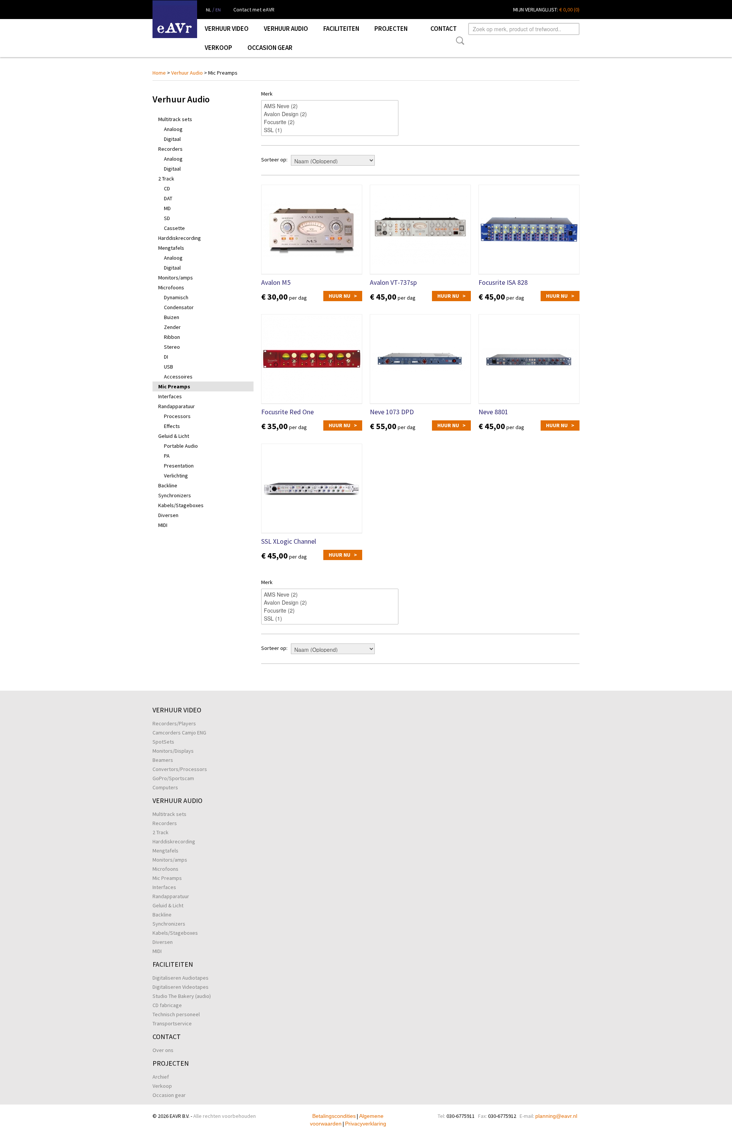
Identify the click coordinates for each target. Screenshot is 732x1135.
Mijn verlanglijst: (546, 9)
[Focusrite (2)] (329, 122)
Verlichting (176, 475)
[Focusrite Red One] (311, 359)
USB (168, 366)
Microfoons (171, 287)
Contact (443, 28)
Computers (165, 787)
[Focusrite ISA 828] (529, 229)
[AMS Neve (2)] (329, 106)
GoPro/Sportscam (173, 778)
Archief (160, 1076)
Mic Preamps (174, 386)
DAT (168, 198)
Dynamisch (176, 297)
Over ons (162, 1050)
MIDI (162, 525)
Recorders (170, 148)
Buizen (171, 317)
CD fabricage (167, 1005)
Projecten (391, 28)
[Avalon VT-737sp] (420, 229)
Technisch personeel (176, 1014)
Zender (172, 327)
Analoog (173, 129)
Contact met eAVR (253, 9)
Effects (172, 426)
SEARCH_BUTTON (458, 40)
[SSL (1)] (329, 130)
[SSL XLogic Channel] (311, 488)
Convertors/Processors (179, 769)
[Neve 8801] (529, 359)
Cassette (174, 228)
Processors (177, 416)
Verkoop (218, 47)
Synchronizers (174, 495)
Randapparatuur (176, 406)
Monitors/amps (175, 277)
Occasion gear (269, 47)
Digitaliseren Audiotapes (180, 977)
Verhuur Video (227, 28)
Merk (267, 93)
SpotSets (163, 741)
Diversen (168, 515)
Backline (167, 485)
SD (167, 218)
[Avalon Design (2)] (329, 114)
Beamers (162, 760)
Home (159, 72)
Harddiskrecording (179, 238)
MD (167, 208)
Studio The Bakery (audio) (181, 996)
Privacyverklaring (365, 1124)
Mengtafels (171, 247)
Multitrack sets (175, 119)
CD (167, 188)
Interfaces (170, 396)
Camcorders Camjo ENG (179, 732)
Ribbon (172, 337)
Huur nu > (343, 295)
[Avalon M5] (311, 229)
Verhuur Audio (286, 28)
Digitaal (172, 139)
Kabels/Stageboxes (181, 505)
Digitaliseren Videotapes (180, 986)
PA (167, 455)
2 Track (166, 178)
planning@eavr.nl (556, 1116)
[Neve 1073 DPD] (420, 359)
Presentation (179, 465)
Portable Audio (181, 445)
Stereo (172, 346)
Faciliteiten (341, 28)
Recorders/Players (174, 723)
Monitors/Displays (173, 750)
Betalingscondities (334, 1116)
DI (166, 356)
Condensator (179, 307)
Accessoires (178, 376)
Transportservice (172, 1023)
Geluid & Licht (173, 436)
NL (208, 10)
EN (218, 10)
